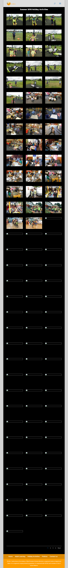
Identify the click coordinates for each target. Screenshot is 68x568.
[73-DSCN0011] (14, 391)
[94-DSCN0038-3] (14, 500)
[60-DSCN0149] (53, 312)
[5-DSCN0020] (34, 40)
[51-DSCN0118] (53, 265)
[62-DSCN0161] (34, 328)
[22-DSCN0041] (14, 134)
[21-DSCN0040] (53, 119)
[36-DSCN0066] (53, 197)
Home (10, 556)
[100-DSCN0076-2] (14, 531)
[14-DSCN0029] (34, 87)
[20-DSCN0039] (34, 119)
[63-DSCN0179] (53, 328)
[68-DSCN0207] (34, 359)
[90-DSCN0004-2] (53, 469)
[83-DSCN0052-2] (34, 438)
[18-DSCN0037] (53, 103)
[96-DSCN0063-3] (53, 500)
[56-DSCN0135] (34, 297)
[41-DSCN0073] (34, 228)
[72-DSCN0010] (53, 375)
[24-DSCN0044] (53, 134)
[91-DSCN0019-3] (14, 485)
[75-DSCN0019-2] (53, 391)
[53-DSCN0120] (34, 281)
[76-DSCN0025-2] (14, 406)
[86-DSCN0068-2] (34, 453)
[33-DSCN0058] (53, 181)
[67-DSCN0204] (14, 359)
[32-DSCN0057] (34, 181)
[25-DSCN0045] (14, 150)
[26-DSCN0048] (34, 150)
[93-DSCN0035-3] (53, 485)
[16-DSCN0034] (14, 103)
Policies (44, 556)
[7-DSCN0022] (14, 56)
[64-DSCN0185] (14, 344)
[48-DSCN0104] (53, 250)
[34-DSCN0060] (14, 197)
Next (59, 548)
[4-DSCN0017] (14, 40)
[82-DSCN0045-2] (14, 438)
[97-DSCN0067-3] (14, 516)
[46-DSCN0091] (14, 250)
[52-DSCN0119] (14, 281)
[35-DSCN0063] (34, 197)
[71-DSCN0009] (34, 375)
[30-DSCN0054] (53, 166)
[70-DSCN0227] (14, 375)
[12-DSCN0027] (53, 72)
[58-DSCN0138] (14, 312)
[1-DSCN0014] (14, 25)
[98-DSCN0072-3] (34, 516)
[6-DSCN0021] (53, 40)
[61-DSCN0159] (14, 328)
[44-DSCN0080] (34, 234)
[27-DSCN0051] (53, 150)
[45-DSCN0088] (53, 234)
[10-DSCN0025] (14, 72)
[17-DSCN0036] (34, 103)
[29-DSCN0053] (34, 166)
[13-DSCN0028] (14, 87)
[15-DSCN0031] (53, 87)
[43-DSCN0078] (14, 234)
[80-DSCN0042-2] (34, 422)
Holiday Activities (34, 556)
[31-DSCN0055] (14, 181)
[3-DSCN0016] (53, 25)
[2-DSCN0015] (34, 25)
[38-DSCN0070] (34, 213)
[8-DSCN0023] (34, 56)
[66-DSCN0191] (53, 344)
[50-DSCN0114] (34, 265)
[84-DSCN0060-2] (53, 438)
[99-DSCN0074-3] (53, 516)
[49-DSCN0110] (14, 265)
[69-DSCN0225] (53, 359)
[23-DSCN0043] (34, 134)
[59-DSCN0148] (34, 312)
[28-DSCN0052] (14, 166)
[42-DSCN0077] (53, 218)
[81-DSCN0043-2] (53, 422)
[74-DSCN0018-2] (34, 391)
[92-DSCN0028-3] (34, 485)
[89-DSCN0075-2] (34, 469)
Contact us (54, 556)
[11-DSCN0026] (34, 72)
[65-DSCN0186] (34, 344)
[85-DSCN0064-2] (14, 453)
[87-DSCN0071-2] (53, 453)
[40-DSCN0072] (14, 228)
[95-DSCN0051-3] (34, 500)
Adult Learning (20, 556)
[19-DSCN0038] (14, 119)
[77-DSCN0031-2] (34, 406)
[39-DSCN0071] (53, 213)
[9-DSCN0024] (53, 56)
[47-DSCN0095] (34, 250)
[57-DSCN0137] (53, 297)
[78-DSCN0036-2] (53, 406)
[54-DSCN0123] (53, 281)
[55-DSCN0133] (14, 297)
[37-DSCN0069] (14, 213)
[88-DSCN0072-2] (14, 469)
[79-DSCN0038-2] (14, 422)
